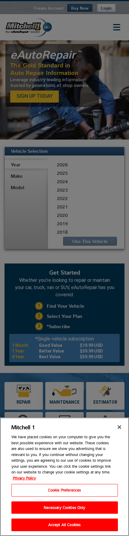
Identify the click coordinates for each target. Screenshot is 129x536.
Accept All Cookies (64, 524)
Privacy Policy (24, 478)
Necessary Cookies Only (65, 507)
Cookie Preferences (64, 490)
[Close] (119, 427)
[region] (64, 476)
